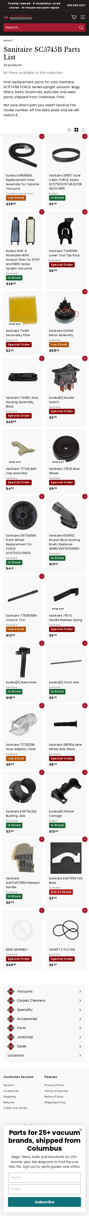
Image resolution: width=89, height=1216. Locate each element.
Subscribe (44, 1202)
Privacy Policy (54, 1085)
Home (7, 40)
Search (9, 1085)
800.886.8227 (76, 5)
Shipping (10, 1097)
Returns (9, 1102)
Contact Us (11, 1091)
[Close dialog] (81, 1130)
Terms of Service (56, 1091)
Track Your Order (16, 1108)
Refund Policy (54, 1097)
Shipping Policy (55, 1102)
